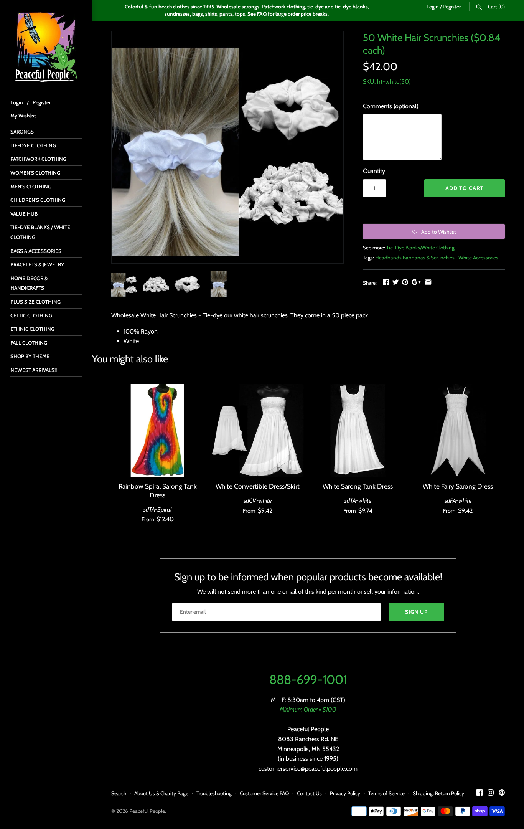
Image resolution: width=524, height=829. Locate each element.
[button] (434, 231)
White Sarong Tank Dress (358, 486)
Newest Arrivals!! (33, 370)
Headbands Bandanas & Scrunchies (415, 257)
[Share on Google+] (416, 282)
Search (118, 793)
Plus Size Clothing (35, 302)
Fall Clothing (28, 343)
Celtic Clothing (31, 315)
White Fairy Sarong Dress (458, 486)
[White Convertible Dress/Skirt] (257, 430)
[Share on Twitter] (395, 282)
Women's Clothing (35, 173)
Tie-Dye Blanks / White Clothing (40, 232)
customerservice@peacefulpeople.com (308, 768)
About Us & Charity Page (161, 793)
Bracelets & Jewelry (37, 264)
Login (433, 6)
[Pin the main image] (405, 282)
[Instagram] (491, 794)
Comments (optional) (391, 106)
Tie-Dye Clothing (33, 145)
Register (452, 6)
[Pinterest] (502, 794)
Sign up (416, 611)
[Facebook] (479, 794)
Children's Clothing (37, 200)
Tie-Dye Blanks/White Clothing (420, 247)
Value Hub (24, 214)
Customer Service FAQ (264, 793)
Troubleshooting (214, 793)
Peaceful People (147, 811)
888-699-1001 (308, 679)
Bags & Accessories (35, 251)
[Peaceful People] (46, 46)
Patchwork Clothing (38, 159)
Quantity (374, 171)
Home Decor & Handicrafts (29, 283)
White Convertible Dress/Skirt (258, 486)
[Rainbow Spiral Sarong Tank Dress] (157, 430)
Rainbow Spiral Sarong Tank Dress (158, 490)
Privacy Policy (345, 793)
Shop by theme (29, 356)
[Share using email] (428, 282)
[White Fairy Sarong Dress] (458, 430)
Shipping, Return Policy (438, 793)
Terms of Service (386, 793)
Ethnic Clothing (32, 329)
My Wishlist (23, 115)
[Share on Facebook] (386, 282)
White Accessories (478, 257)
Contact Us (309, 793)
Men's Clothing (30, 186)
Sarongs (22, 132)
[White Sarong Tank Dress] (357, 430)
